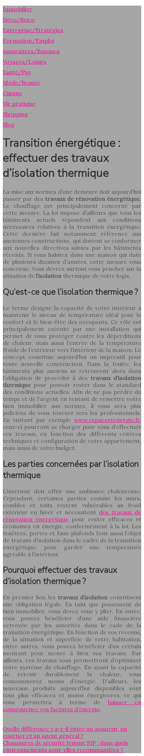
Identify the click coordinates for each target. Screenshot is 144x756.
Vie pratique (19, 103)
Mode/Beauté (21, 82)
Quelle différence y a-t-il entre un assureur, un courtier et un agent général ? (65, 732)
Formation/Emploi (28, 40)
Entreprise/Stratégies (33, 30)
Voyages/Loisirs (24, 61)
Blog (9, 124)
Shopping (15, 114)
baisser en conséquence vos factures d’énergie (72, 706)
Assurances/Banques (31, 51)
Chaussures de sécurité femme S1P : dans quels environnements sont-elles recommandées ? (65, 746)
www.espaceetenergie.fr (107, 419)
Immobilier (17, 9)
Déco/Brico (19, 19)
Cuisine (12, 93)
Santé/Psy (17, 72)
